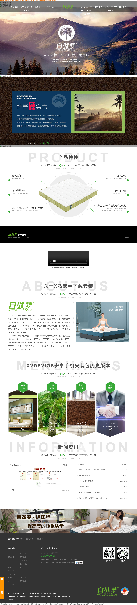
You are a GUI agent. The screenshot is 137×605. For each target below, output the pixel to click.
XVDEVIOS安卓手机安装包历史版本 (86, 10)
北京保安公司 (40, 539)
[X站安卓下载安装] (107, 591)
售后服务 (98, 7)
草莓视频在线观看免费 (62, 604)
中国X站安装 (8, 604)
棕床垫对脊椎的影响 (83, 475)
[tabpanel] (102, 322)
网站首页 (14, 7)
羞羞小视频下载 (92, 604)
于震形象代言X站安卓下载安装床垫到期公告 (91, 470)
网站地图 (2, 604)
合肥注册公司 (30, 539)
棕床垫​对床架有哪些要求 (85, 481)
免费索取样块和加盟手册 (110, 426)
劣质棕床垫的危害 (83, 487)
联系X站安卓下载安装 (111, 9)
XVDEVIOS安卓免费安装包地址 (20, 604)
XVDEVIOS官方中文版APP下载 (23, 564)
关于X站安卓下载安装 (26, 9)
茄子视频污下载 (51, 604)
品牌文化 (38, 7)
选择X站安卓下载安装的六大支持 (52, 426)
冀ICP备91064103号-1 (48, 562)
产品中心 (50, 7)
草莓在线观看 (100, 604)
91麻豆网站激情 (42, 604)
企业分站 (58, 562)
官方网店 (122, 7)
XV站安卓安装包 (33, 604)
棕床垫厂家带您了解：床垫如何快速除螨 (92, 498)
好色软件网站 (84, 604)
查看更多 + (66, 465)
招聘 (13, 490)
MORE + (126, 237)
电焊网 (22, 539)
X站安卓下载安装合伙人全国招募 (81, 426)
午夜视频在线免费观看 (74, 604)
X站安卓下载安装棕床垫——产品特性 (89, 492)
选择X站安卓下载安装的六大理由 (22, 426)
